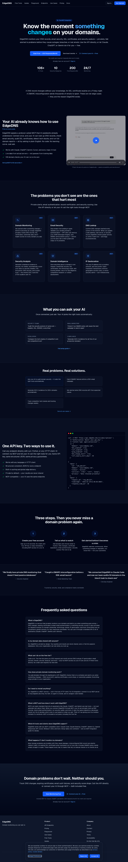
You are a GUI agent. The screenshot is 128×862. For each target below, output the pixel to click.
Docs (68, 3)
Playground (35, 3)
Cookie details (37, 852)
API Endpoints (49, 825)
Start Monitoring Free (53, 794)
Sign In (109, 3)
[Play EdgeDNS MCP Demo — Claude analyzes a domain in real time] (96, 140)
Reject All (83, 856)
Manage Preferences (35, 856)
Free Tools (18, 3)
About (89, 825)
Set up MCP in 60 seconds (12, 163)
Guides (26, 3)
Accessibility (91, 838)
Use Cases (53, 3)
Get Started (120, 3)
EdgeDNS (7, 3)
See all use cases (64, 411)
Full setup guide (64, 348)
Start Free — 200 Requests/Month (45, 53)
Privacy (89, 831)
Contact (89, 828)
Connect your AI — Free (90, 53)
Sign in (73, 61)
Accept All (94, 856)
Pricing (62, 3)
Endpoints (44, 3)
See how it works (70, 53)
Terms (89, 835)
